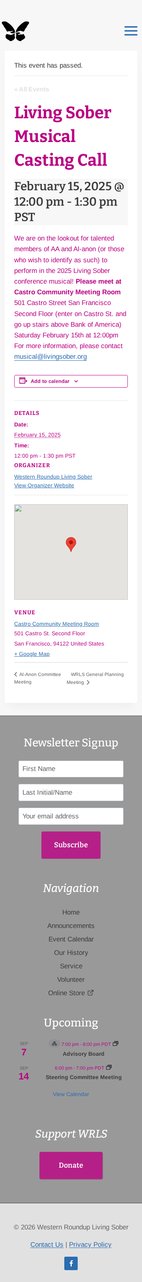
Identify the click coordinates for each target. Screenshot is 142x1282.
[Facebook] (71, 1263)
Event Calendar (71, 939)
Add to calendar (50, 381)
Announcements (71, 926)
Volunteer (71, 979)
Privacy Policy (90, 1244)
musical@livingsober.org (50, 356)
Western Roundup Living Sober (53, 476)
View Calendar (71, 1094)
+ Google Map (32, 654)
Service (71, 966)
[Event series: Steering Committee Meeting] (109, 1068)
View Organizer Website (44, 485)
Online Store (66, 993)
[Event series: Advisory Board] (115, 1044)
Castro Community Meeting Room (56, 624)
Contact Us (47, 1244)
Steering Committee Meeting (84, 1077)
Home (71, 912)
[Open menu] (131, 27)
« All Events (31, 89)
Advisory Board (84, 1054)
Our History (71, 952)
